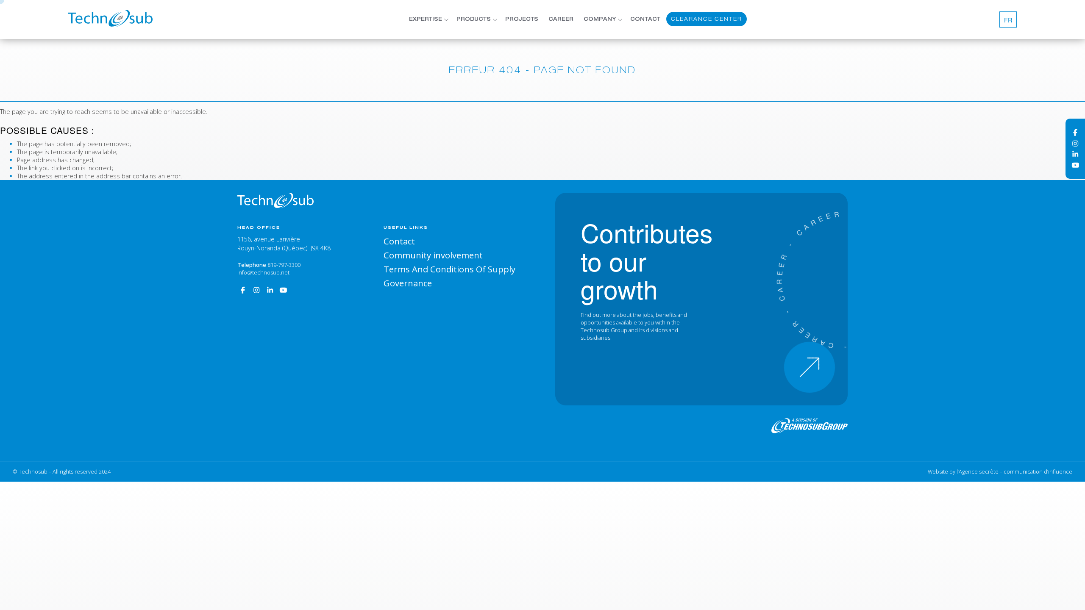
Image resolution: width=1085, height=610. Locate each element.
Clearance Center (706, 19)
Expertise (425, 19)
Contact (645, 19)
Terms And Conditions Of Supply (449, 269)
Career (560, 19)
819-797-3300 (283, 265)
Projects (521, 19)
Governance (408, 283)
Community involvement (433, 255)
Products (473, 19)
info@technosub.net (263, 272)
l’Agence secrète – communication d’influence (1014, 471)
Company (600, 19)
